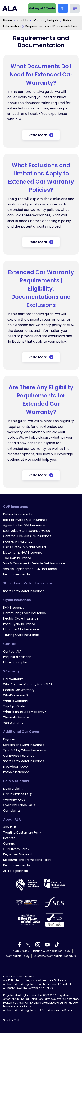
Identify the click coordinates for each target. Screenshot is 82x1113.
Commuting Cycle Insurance (24, 613)
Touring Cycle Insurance (21, 635)
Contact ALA (12, 651)
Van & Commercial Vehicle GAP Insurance (34, 563)
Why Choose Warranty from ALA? (27, 684)
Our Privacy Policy (16, 849)
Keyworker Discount (17, 854)
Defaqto (9, 838)
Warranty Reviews (16, 717)
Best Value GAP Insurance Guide (26, 531)
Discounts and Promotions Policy (27, 860)
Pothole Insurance (16, 772)
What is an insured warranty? (24, 712)
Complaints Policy (17, 956)
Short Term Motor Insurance (24, 591)
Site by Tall (11, 1020)
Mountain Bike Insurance (21, 629)
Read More (38, 135)
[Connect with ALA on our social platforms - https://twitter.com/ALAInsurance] (27, 944)
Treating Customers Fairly (22, 832)
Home (7, 20)
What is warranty (15, 701)
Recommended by (17, 574)
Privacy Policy (20, 951)
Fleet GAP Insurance (17, 541)
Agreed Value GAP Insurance (24, 525)
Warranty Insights (45, 20)
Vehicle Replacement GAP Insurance (30, 569)
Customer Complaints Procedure (55, 956)
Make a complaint (16, 662)
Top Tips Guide (14, 706)
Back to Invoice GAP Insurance (25, 520)
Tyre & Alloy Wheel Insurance (24, 750)
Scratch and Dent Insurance (24, 745)
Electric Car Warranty (18, 690)
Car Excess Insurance (18, 756)
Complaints (11, 810)
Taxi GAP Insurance (17, 558)
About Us (9, 827)
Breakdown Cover (16, 766)
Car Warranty (13, 679)
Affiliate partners (15, 871)
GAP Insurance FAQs (18, 794)
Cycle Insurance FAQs (19, 805)
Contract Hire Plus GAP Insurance (27, 536)
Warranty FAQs (14, 799)
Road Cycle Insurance (19, 624)
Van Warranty (13, 723)
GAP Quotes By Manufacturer (24, 547)
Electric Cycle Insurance (20, 618)
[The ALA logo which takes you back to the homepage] (9, 8)
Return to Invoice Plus (19, 514)
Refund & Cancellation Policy (51, 951)
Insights (22, 20)
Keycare (9, 739)
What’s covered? (15, 695)
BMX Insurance (14, 607)
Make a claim (13, 789)
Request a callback (17, 657)
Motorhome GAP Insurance (23, 552)
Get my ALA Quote (42, 8)
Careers (9, 843)
